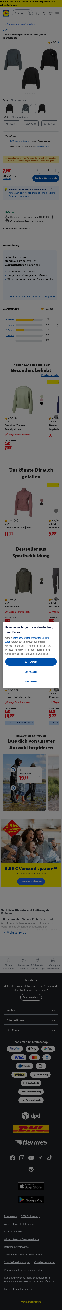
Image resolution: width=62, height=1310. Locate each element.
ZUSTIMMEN (31, 661)
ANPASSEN (31, 671)
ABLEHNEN (31, 681)
